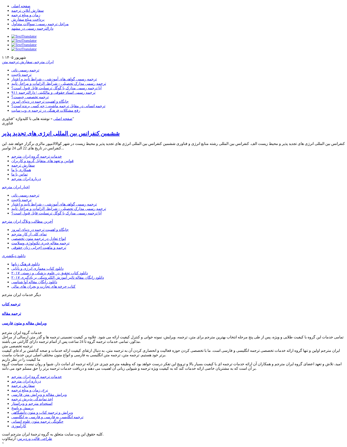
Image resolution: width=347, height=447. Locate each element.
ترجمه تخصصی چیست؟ (30, 97)
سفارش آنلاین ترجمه (27, 10)
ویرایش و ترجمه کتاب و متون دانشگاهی (42, 412)
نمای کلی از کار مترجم (29, 234)
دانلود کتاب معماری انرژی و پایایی (37, 269)
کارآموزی (18, 426)
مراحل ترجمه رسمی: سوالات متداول (40, 24)
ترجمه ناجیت (21, 75)
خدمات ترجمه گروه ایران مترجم (36, 156)
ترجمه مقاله (11, 314)
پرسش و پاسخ (22, 408)
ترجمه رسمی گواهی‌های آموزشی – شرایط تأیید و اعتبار (54, 79)
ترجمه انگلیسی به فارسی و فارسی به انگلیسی (47, 417)
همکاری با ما (21, 170)
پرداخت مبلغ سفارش (27, 19)
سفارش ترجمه (23, 165)
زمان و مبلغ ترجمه (25, 15)
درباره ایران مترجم (26, 179)
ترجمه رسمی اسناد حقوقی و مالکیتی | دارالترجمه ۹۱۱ (53, 92)
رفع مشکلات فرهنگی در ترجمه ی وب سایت (45, 110)
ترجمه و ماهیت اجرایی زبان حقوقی (38, 248)
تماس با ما (19, 174)
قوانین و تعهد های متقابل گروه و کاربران (42, 161)
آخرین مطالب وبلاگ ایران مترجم (27, 221)
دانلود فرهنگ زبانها (25, 264)
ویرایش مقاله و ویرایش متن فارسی (39, 395)
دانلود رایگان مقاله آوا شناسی (34, 282)
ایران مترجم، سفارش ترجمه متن (28, 62)
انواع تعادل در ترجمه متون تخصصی (38, 239)
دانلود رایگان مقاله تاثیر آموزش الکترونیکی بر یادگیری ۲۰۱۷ (57, 277)
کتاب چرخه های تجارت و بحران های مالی (43, 286)
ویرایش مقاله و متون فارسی (24, 323)
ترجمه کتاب (11, 304)
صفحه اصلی (20, 6)
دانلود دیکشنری (13, 256)
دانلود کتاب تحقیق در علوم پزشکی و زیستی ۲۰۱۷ (49, 273)
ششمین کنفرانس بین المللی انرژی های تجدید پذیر (61, 133)
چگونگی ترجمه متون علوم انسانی (37, 421)
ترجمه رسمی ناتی (25, 70)
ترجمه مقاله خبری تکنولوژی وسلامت (40, 243)
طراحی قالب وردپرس (34, 439)
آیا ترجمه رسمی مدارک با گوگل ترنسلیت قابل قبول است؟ (56, 88)
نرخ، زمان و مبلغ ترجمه (29, 390)
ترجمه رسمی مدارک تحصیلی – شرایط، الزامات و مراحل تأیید (58, 84)
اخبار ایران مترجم (16, 187)
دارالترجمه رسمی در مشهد (32, 28)
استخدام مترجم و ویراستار (31, 404)
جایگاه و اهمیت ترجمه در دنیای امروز (40, 101)
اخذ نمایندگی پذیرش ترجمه (32, 399)
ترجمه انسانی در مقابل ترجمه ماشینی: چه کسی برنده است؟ (58, 106)
